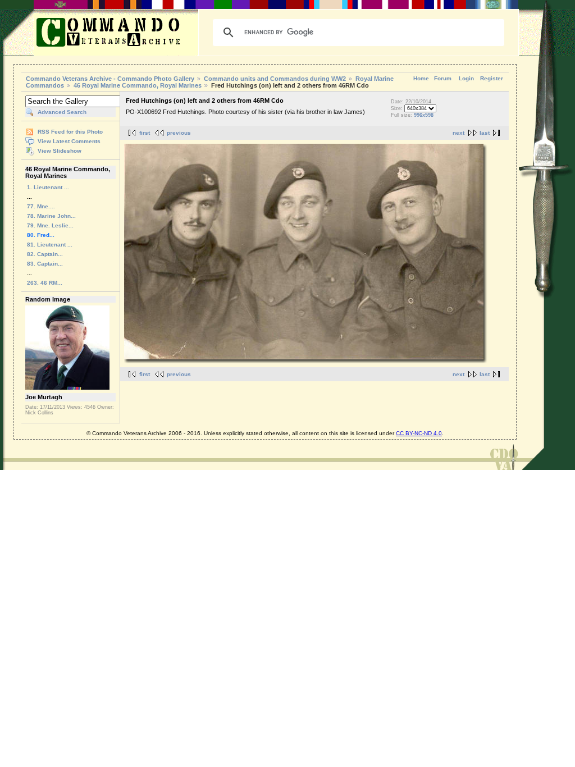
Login (466, 78)
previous (179, 133)
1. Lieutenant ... (48, 187)
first (144, 133)
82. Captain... (45, 254)
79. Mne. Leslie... (50, 225)
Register (491, 78)
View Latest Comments (69, 141)
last (485, 133)
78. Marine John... (51, 216)
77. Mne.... (41, 206)
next (458, 133)
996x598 (423, 115)
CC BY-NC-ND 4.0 (419, 433)
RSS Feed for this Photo (70, 132)
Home (421, 78)
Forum (442, 78)
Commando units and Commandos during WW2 (275, 78)
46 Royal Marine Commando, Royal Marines (138, 85)
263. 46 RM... (44, 283)
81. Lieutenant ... (49, 244)
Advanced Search (62, 112)
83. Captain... (45, 264)
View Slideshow (59, 151)
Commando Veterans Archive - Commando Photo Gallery (110, 78)
